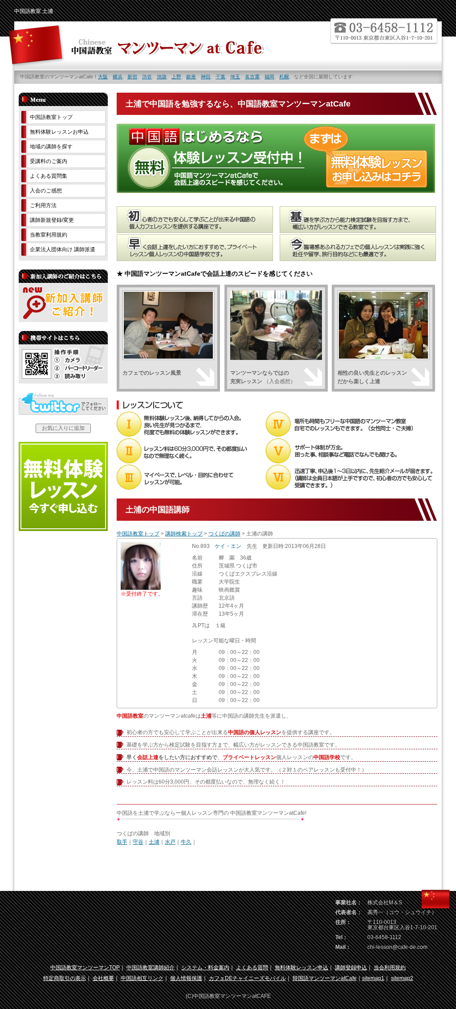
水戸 (170, 842)
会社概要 (103, 978)
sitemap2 (402, 978)
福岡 (269, 76)
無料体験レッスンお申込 (59, 132)
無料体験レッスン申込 (301, 967)
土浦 (154, 842)
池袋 (162, 76)
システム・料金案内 (205, 967)
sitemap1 (373, 978)
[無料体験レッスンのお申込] (63, 529)
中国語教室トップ (138, 534)
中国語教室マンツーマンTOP (85, 967)
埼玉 (235, 76)
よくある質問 (252, 967)
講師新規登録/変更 (52, 220)
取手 (122, 842)
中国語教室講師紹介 (150, 967)
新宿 (132, 76)
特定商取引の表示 (64, 978)
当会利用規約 (390, 967)
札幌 (284, 76)
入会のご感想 (46, 191)
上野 (176, 76)
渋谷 (147, 76)
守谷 (138, 842)
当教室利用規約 (48, 235)
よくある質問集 (48, 176)
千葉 (220, 76)
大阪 (103, 76)
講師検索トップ (184, 534)
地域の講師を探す (51, 146)
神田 (206, 76)
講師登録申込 (351, 967)
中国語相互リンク (142, 978)
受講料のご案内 (48, 161)
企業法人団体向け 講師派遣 (62, 249)
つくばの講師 (224, 534)
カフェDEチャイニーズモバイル (247, 978)
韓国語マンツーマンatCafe (325, 978)
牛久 (186, 842)
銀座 (191, 76)
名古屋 (252, 76)
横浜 (117, 76)
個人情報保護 (186, 978)
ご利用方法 (43, 205)
